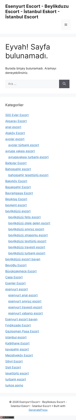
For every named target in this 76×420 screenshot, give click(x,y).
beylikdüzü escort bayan (22, 259)
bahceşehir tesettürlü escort (28, 175)
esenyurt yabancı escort (25, 313)
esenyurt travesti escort (25, 307)
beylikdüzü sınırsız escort (26, 229)
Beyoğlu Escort (16, 265)
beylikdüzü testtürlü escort (27, 241)
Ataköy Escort (15, 133)
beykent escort (16, 205)
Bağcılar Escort (16, 163)
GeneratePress (38, 410)
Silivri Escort (14, 361)
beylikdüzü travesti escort (26, 247)
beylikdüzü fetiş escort (24, 217)
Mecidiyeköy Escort (19, 355)
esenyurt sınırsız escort (24, 301)
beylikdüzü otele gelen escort (29, 223)
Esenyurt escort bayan (21, 319)
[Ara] (64, 84)
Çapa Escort (14, 277)
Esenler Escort (15, 283)
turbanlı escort (15, 379)
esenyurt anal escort (23, 295)
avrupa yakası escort (20, 151)
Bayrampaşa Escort (19, 193)
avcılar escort (14, 139)
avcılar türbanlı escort (23, 145)
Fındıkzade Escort (18, 325)
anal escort (13, 127)
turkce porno (14, 385)
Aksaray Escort (16, 121)
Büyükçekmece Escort (21, 271)
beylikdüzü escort (18, 211)
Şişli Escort (13, 367)
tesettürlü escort (17, 373)
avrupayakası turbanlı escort (28, 157)
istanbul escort (16, 337)
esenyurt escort (16, 289)
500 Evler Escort (17, 115)
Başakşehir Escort (18, 187)
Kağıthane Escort (17, 343)
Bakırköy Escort (16, 181)
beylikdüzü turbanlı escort (26, 253)
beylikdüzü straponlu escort (28, 235)
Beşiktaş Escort (16, 199)
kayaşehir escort (17, 349)
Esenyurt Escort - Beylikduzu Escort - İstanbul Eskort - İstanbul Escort (37, 11)
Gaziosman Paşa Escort (22, 331)
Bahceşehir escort (18, 169)
